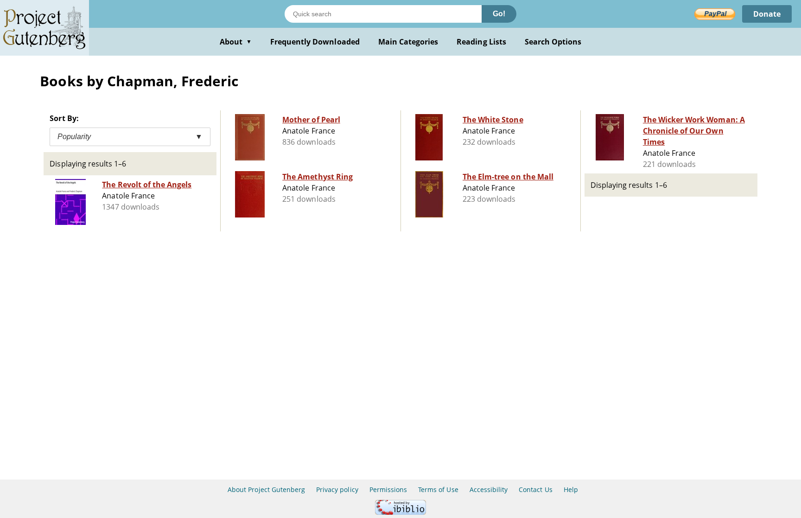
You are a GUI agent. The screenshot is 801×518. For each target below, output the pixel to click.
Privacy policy (337, 489)
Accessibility (489, 489)
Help (571, 489)
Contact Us (535, 489)
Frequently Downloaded (315, 42)
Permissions (388, 489)
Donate (767, 14)
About (236, 42)
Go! (499, 14)
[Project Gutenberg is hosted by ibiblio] (400, 512)
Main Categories (408, 42)
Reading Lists (481, 42)
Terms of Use (438, 489)
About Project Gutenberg (266, 489)
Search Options (553, 42)
